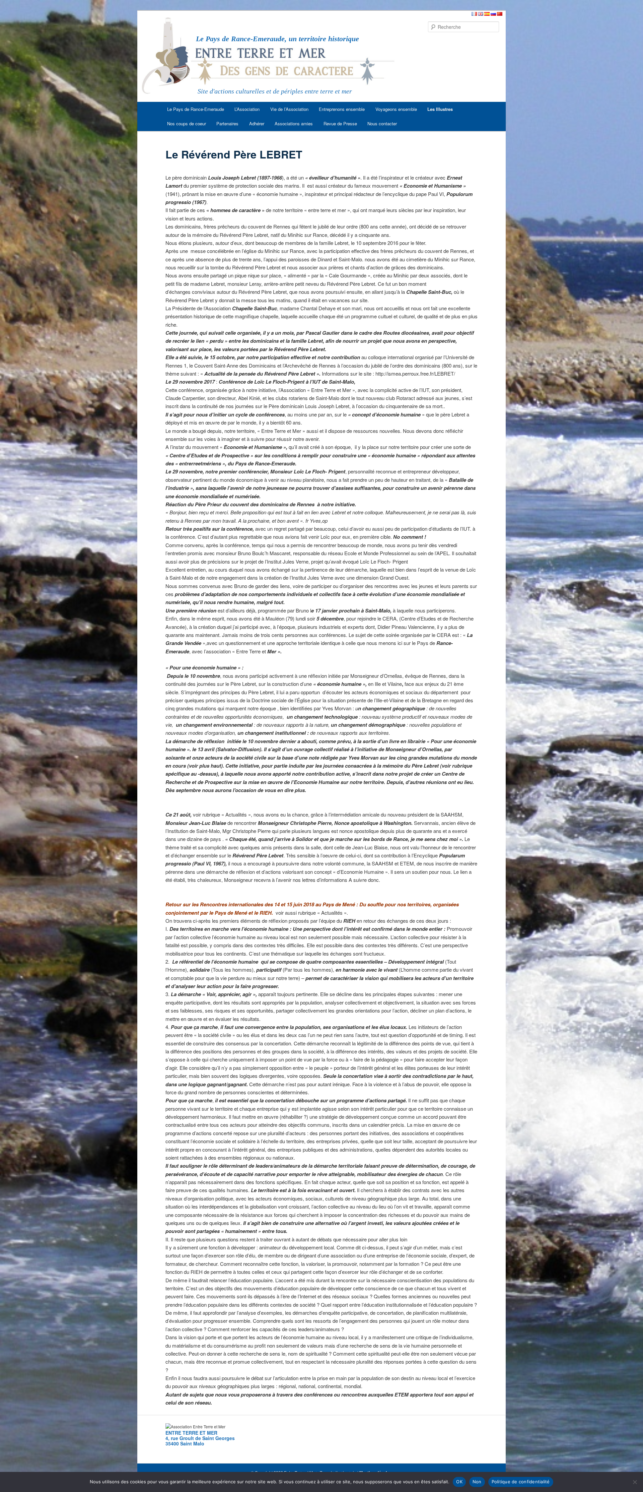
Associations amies (294, 123)
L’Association (247, 109)
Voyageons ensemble (396, 109)
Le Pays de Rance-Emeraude (195, 109)
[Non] (634, 1482)
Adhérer (256, 123)
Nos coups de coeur (186, 123)
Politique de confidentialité (521, 1481)
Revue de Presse (340, 123)
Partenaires (227, 123)
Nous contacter (382, 123)
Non (477, 1481)
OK (459, 1481)
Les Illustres (440, 109)
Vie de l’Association (289, 109)
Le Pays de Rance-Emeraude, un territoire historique (277, 39)
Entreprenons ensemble (342, 109)
